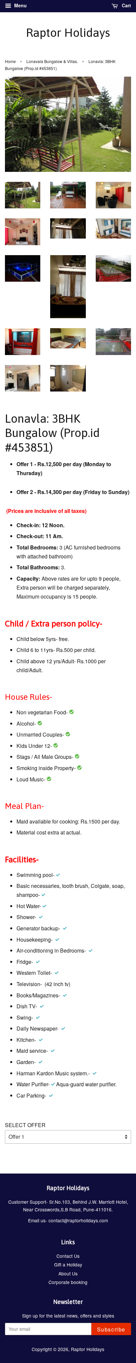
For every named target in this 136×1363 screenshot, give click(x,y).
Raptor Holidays (68, 32)
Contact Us (68, 1256)
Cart (125, 5)
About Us (68, 1273)
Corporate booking (68, 1282)
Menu (20, 5)
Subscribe (111, 1329)
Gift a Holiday (68, 1264)
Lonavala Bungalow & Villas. (52, 61)
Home (10, 61)
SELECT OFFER (25, 1125)
